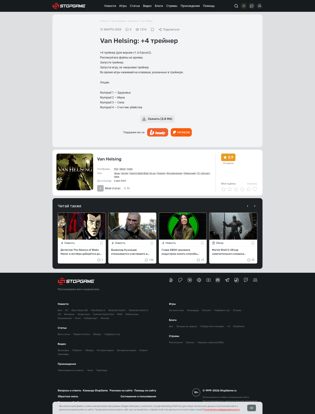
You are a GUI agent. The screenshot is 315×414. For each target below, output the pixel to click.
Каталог (206, 310)
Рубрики (77, 350)
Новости (110, 6)
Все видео (63, 350)
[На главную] (69, 6)
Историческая (174, 173)
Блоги (159, 6)
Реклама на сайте (121, 390)
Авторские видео (126, 350)
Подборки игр (112, 334)
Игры (123, 6)
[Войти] (259, 6)
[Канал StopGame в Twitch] (246, 280)
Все (60, 310)
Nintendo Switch (117, 310)
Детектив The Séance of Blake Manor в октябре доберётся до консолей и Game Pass (80, 252)
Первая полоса (81, 334)
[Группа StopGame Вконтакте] (190, 280)
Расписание (176, 342)
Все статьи (64, 334)
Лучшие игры (176, 310)
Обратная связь (68, 396)
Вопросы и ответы (69, 390)
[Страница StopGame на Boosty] (171, 280)
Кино (78, 318)
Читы (90, 370)
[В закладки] (152, 29)
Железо (105, 318)
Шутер (124, 173)
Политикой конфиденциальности (222, 409)
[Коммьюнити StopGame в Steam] (236, 280)
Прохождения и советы (71, 370)
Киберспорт (90, 318)
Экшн (117, 173)
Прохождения (190, 6)
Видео (147, 6)
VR (59, 314)
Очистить (252, 183)
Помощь (209, 6)
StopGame (238, 326)
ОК (251, 408)
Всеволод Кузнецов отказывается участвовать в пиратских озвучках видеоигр (130, 252)
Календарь (193, 310)
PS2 (116, 169)
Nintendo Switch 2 (138, 310)
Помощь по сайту (145, 390)
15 (202, 259)
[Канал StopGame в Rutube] (218, 280)
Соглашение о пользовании (138, 396)
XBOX (123, 169)
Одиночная (190, 173)
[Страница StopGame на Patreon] (180, 280)
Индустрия (84, 314)
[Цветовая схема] (244, 6)
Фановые (69, 314)
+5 (228, 326)
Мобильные (132, 314)
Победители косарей (212, 326)
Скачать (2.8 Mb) (160, 119)
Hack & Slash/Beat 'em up (143, 173)
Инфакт (143, 350)
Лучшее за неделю (186, 326)
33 (253, 259)
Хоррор (161, 173)
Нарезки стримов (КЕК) (211, 342)
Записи (190, 342)
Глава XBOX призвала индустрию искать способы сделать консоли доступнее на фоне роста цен (181, 252)
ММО (119, 314)
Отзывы (237, 310)
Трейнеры (133, 21)
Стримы (171, 6)
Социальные (65, 318)
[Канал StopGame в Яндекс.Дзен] (199, 280)
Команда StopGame (95, 390)
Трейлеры (63, 354)
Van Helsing (146, 21)
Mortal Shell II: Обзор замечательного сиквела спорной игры (228, 252)
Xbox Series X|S (79, 310)
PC (66, 310)
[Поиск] (236, 6)
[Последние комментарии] (252, 6)
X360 (130, 169)
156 (151, 259)
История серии (105, 350)
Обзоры (97, 334)
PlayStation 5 (98, 310)
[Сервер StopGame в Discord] (255, 280)
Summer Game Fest (103, 314)
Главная (104, 21)
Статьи (135, 6)
